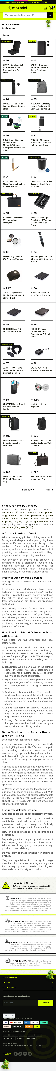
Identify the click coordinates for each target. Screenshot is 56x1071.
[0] (51, 8)
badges (17, 521)
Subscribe (46, 1003)
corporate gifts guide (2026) (17, 527)
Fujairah (19, 1038)
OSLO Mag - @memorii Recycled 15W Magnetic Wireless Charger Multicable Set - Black (14, 145)
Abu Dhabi (13, 1035)
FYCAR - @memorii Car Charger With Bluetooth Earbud (42, 259)
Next (48, 490)
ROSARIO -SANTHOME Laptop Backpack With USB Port (41, 442)
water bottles (20, 518)
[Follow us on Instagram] (25, 1054)
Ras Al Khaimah (8, 1038)
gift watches (41, 521)
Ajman (31, 1035)
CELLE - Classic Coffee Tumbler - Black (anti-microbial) (41, 183)
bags (25, 521)
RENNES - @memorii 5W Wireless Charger (13, 257)
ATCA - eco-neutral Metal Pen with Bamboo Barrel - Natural (14, 183)
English (6, 1016)
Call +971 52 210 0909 (36, 1045)
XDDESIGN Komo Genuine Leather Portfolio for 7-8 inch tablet (41, 333)
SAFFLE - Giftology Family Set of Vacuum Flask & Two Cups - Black (41, 221)
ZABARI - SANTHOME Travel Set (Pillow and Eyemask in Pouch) (13, 370)
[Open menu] (4, 8)
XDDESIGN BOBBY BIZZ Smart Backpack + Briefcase (13, 442)
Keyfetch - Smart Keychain (39, 405)
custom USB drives (19, 515)
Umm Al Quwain (30, 1038)
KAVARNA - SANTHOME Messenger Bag (41, 478)
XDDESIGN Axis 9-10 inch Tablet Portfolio (40, 294)
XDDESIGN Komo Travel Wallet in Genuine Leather (14, 406)
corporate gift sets (13, 512)
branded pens (35, 512)
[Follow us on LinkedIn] (30, 1054)
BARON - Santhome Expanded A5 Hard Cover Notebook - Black (40, 69)
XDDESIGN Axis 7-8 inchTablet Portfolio (12, 330)
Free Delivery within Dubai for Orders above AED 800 (28, 2)
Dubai (5, 1035)
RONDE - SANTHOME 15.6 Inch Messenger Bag (12, 479)
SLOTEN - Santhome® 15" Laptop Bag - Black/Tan (13, 220)
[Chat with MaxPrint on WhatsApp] (5, 1064)
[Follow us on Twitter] (20, 1054)
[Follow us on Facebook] (16, 1054)
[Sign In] (45, 8)
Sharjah (22, 1035)
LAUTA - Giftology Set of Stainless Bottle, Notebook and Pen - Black (13, 69)
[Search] (50, 15)
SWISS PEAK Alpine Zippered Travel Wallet (41, 369)
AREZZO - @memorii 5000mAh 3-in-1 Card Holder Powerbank (41, 142)
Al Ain (38, 1035)
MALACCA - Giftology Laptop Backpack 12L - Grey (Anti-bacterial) (41, 106)
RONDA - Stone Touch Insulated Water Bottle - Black (14, 106)
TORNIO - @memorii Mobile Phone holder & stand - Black (13, 295)
